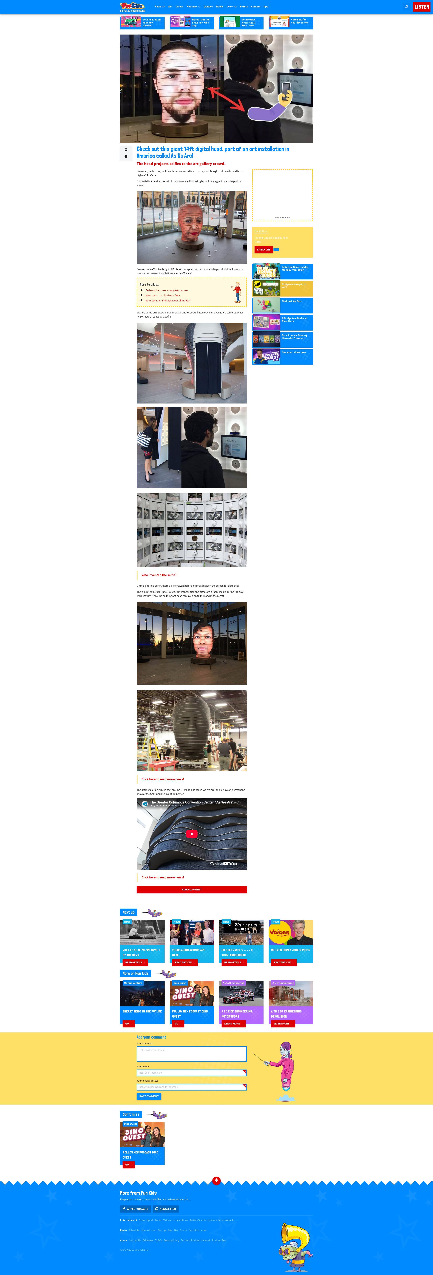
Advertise (148, 1240)
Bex (176, 1230)
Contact (255, 6)
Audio (158, 1220)
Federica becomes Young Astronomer (167, 290)
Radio (158, 6)
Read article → (135, 962)
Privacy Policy (171, 1240)
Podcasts (192, 6)
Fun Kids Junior (198, 1230)
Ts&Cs (158, 1240)
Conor (183, 1230)
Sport (150, 1220)
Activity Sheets (198, 1220)
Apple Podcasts (137, 1209)
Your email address (147, 1081)
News (142, 1220)
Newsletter (168, 1209)
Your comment (145, 1043)
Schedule (134, 1230)
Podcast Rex (219, 1240)
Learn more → (233, 1024)
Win (170, 6)
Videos (180, 6)
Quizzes (208, 6)
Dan (170, 1230)
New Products (226, 1220)
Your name (143, 1066)
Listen (422, 7)
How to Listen (148, 1230)
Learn (230, 6)
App (266, 6)
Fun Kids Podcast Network (195, 1240)
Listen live (263, 249)
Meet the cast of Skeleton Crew (163, 295)
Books (219, 6)
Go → (128, 1024)
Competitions (180, 1220)
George (162, 1230)
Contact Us (135, 1240)
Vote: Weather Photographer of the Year (168, 300)
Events (244, 6)
